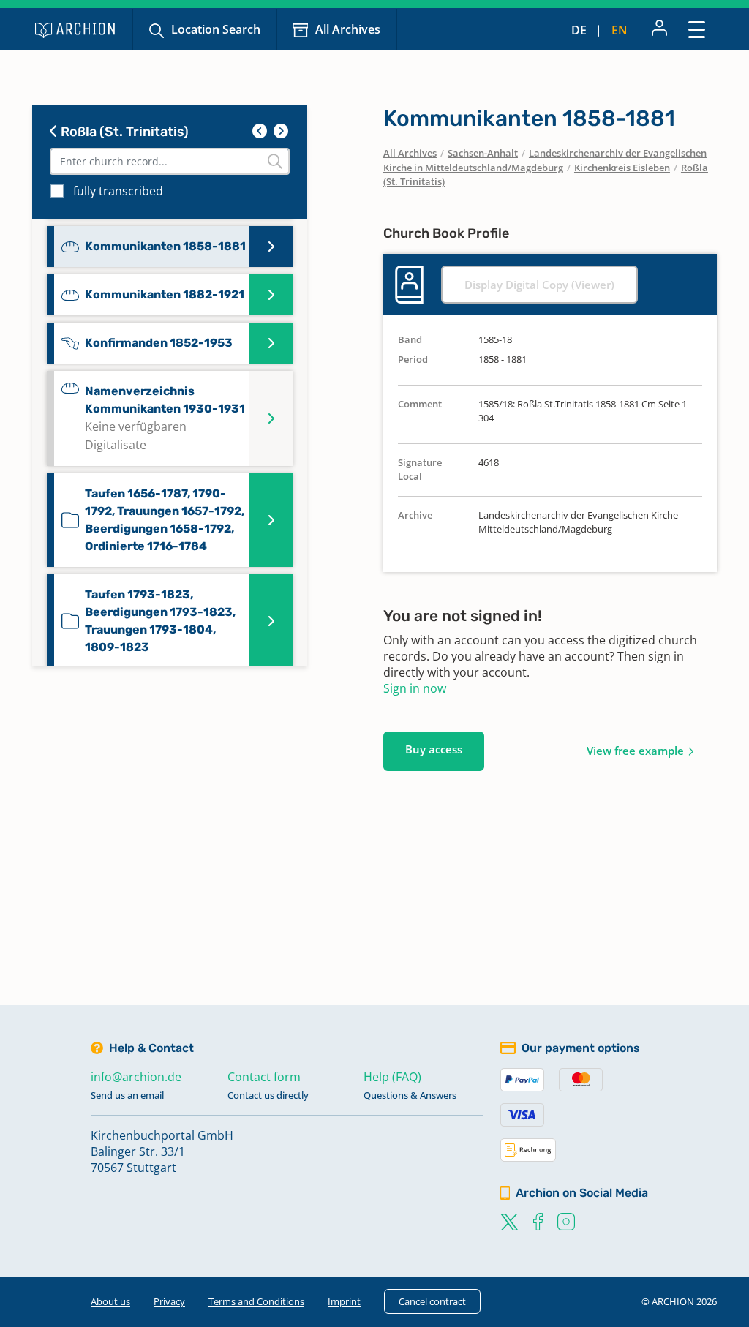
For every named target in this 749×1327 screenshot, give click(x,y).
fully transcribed (118, 191)
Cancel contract (432, 1301)
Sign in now (414, 688)
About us (110, 1301)
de (579, 30)
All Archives (347, 29)
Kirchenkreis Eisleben (622, 167)
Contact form (264, 1077)
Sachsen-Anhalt (483, 152)
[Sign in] (659, 29)
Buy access (433, 749)
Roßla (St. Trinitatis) (123, 132)
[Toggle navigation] (697, 29)
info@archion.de (136, 1077)
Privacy (169, 1301)
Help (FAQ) (392, 1077)
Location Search (215, 29)
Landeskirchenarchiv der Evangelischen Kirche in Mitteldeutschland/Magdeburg (545, 160)
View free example (635, 750)
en (619, 30)
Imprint (344, 1301)
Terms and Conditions (256, 1301)
